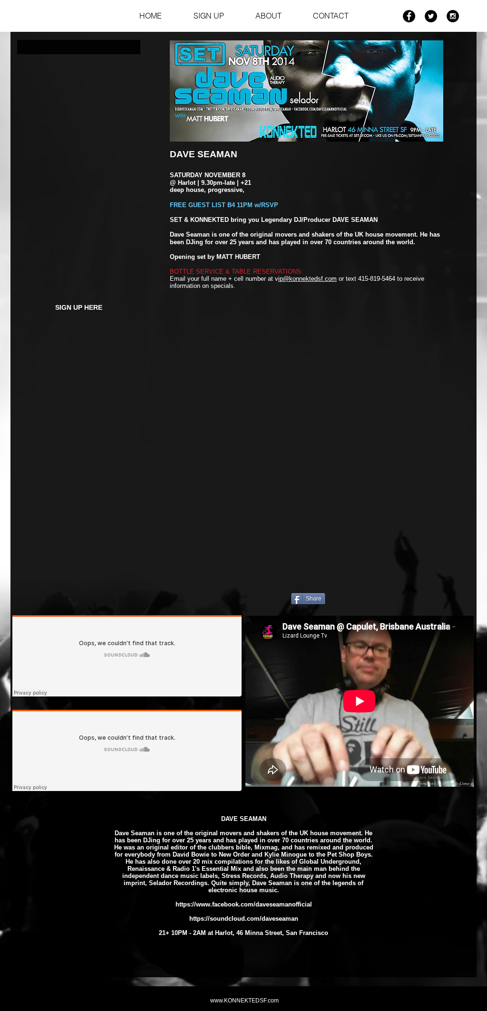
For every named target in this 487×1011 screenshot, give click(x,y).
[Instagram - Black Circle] (453, 16)
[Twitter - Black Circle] (431, 16)
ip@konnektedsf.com (307, 278)
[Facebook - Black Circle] (409, 16)
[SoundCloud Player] (127, 655)
